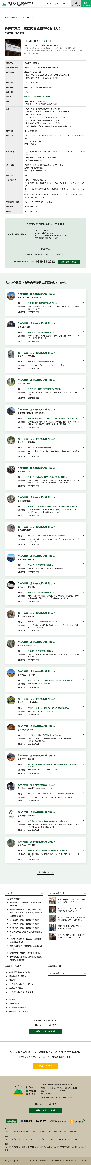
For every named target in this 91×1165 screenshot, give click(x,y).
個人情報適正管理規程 (17, 1007)
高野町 (42, 1131)
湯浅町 (14, 1139)
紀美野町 (73, 1131)
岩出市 (49, 1131)
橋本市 (15, 1131)
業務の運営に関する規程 (18, 1011)
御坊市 (44, 1139)
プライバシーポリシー (12, 1161)
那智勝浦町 (65, 1147)
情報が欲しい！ (15, 980)
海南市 (65, 1131)
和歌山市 (8, 1131)
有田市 (7, 1139)
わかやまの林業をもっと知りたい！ (23, 984)
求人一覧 (9, 893)
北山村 (81, 1147)
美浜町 (51, 1139)
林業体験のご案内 (16, 988)
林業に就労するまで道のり (19, 972)
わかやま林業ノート (56, 973)
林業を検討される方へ (14, 966)
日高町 (58, 1139)
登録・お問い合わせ (69, 262)
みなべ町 (8, 1147)
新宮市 (7, 1150)
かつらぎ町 (24, 1131)
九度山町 (34, 1131)
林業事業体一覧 (54, 966)
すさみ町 (39, 1147)
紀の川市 (57, 1131)
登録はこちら (46, 1065)
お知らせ (12, 999)
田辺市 (15, 1147)
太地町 (74, 1147)
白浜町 (22, 1147)
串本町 (47, 1147)
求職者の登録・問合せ (17, 976)
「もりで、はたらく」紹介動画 (21, 992)
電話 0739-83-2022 (47, 1091)
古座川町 (55, 1147)
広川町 (21, 1139)
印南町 (74, 1139)
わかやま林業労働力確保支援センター (56, 1084)
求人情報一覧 (44, 872)
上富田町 (31, 1147)
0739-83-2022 (45, 261)
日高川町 (67, 1139)
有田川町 (29, 1139)
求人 (56, 3)
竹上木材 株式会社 (33, 41)
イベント (48, 3)
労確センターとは (16, 1003)
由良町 (37, 1139)
